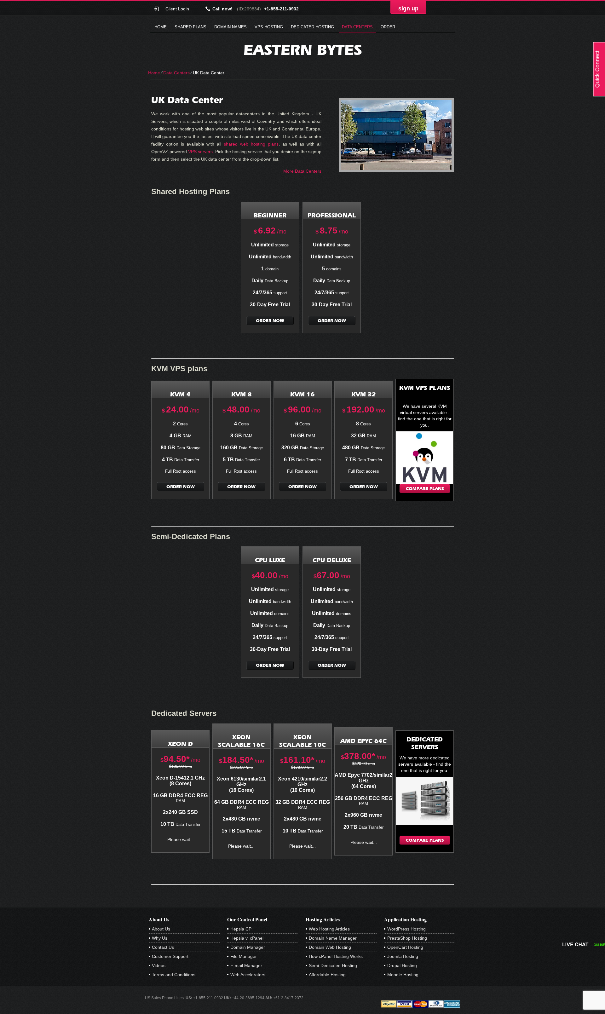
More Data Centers (302, 171)
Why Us (159, 938)
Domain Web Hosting (330, 947)
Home (160, 27)
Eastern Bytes (303, 50)
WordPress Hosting (406, 928)
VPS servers (200, 151)
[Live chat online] (583, 944)
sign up (408, 8)
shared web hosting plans (251, 144)
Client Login (177, 8)
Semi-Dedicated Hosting (333, 965)
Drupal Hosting (402, 965)
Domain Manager (247, 947)
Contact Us (163, 947)
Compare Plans (425, 488)
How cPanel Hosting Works (336, 956)
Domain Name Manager (333, 938)
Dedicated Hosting (312, 27)
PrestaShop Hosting (407, 938)
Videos (158, 965)
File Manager (243, 956)
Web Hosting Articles (329, 928)
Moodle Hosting (402, 974)
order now (270, 320)
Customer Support (170, 956)
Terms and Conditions (173, 974)
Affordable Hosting (327, 974)
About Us (161, 928)
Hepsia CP (240, 928)
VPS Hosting (269, 27)
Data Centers (357, 27)
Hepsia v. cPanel (246, 938)
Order (388, 27)
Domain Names (230, 27)
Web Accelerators (247, 974)
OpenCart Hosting (405, 947)
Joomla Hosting (402, 956)
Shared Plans (190, 27)
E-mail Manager (246, 965)
